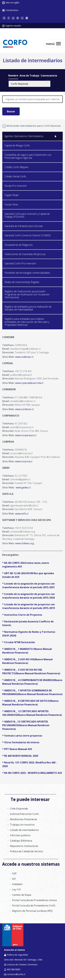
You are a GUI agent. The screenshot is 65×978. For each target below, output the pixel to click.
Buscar (11, 111)
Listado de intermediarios (24, 830)
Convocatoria (49, 75)
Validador (17, 884)
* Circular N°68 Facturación (18, 642)
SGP (14, 873)
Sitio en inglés (12, 2)
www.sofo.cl (21, 513)
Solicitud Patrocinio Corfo (24, 814)
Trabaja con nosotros (22, 824)
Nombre (13, 75)
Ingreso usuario (13, 25)
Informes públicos (20, 835)
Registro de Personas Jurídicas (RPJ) (32, 911)
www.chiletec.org (24, 543)
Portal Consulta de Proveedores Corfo (33, 905)
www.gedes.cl (23, 487)
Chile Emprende (19, 808)
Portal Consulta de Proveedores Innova (34, 900)
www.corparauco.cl (25, 435)
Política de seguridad (17, 954)
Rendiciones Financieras (23, 819)
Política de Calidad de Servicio (26, 851)
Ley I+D (16, 889)
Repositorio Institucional (24, 846)
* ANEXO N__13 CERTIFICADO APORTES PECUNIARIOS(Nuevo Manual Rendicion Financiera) (25, 725)
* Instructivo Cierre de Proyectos (22, 614)
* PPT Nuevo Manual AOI (17, 749)
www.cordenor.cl (24, 409)
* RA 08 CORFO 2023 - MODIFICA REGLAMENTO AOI (32, 773)
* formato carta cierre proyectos (22, 735)
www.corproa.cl (23, 461)
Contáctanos (12, 10)
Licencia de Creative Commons (22, 964)
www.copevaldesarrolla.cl (29, 383)
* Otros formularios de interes (20, 742)
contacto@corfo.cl (16, 974)
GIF (14, 878)
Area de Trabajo (29, 75)
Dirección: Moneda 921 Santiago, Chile (23, 959)
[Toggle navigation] (53, 43)
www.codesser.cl (24, 357)
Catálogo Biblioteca (21, 840)
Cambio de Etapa (21, 895)
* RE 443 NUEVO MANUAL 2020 (20, 755)
